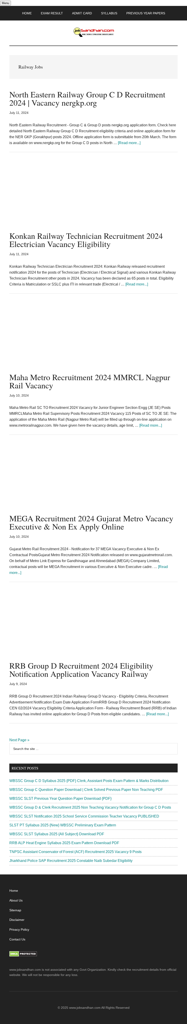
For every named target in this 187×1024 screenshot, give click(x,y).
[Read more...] (129, 143)
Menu (5, 3)
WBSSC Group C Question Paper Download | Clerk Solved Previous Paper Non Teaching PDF (86, 790)
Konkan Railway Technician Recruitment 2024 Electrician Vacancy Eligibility (86, 239)
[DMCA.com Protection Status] (23, 955)
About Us (16, 900)
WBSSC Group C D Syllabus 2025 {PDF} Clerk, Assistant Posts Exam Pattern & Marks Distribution (89, 781)
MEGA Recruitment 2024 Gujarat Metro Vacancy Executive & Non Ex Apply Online (91, 522)
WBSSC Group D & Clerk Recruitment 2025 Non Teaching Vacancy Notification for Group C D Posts (90, 807)
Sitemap (15, 910)
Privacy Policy (19, 929)
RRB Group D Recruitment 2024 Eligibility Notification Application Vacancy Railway (81, 669)
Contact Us (17, 939)
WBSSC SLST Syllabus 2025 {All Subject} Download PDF (56, 834)
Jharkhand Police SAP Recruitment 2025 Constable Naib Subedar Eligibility (70, 861)
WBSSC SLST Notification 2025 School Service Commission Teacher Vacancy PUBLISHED (84, 816)
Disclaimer (16, 920)
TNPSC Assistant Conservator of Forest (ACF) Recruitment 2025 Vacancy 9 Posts (75, 852)
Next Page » (19, 740)
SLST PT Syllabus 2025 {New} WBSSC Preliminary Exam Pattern (62, 825)
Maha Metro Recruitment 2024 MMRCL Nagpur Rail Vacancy (89, 381)
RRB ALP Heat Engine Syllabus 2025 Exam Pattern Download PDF (64, 843)
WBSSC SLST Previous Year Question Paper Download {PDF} (60, 798)
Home (13, 890)
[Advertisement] (93, 198)
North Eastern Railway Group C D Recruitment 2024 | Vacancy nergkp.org (87, 98)
